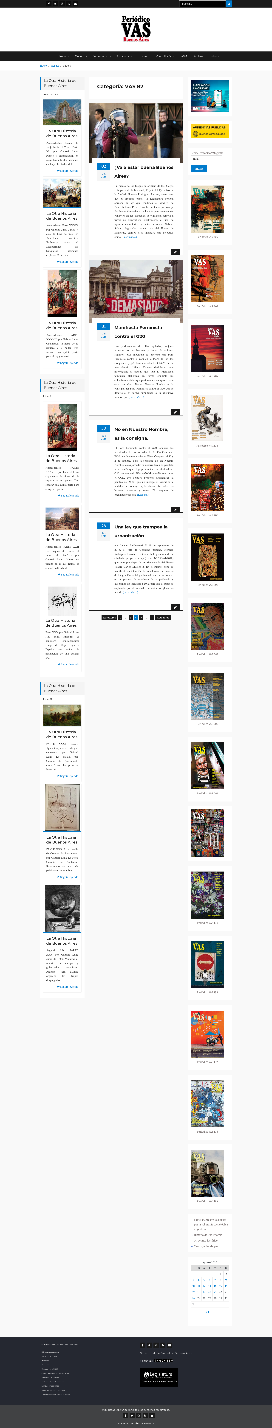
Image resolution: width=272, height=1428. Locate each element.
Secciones (122, 56)
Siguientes (162, 617)
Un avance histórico (206, 1240)
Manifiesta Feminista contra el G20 (138, 332)
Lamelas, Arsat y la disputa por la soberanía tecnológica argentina (211, 1224)
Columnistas (100, 56)
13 (209, 1286)
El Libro (142, 56)
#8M (184, 56)
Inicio (62, 56)
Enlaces (214, 56)
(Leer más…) (129, 237)
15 (220, 1286)
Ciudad (79, 56)
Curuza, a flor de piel (206, 1246)
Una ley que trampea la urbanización (141, 531)
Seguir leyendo (67, 171)
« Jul (208, 1312)
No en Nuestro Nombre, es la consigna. (141, 434)
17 (193, 1292)
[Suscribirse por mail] (75, 3)
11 (199, 1286)
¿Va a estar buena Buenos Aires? (143, 172)
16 (226, 1286)
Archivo (198, 56)
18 (199, 1292)
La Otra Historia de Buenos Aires (61, 133)
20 (209, 1292)
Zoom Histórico (165, 56)
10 (193, 1286)
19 (204, 1292)
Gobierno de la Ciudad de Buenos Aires (166, 1353)
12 (204, 1286)
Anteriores (109, 617)
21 (215, 1292)
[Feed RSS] (68, 3)
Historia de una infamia (208, 1234)
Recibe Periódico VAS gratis (207, 153)
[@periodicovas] (48, 3)
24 (193, 1298)
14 (215, 1286)
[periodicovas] (62, 3)
